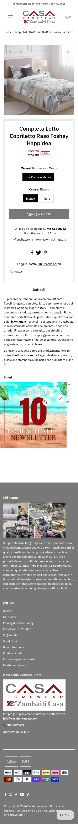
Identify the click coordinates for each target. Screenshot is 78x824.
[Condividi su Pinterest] (45, 253)
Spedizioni (10, 641)
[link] (33, 415)
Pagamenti (10, 635)
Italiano (11, 761)
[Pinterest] (16, 795)
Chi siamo (9, 617)
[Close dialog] (60, 398)
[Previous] (10, 51)
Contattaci (17, 271)
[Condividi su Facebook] (32, 253)
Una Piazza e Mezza (38, 177)
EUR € (26, 761)
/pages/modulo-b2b (16, 732)
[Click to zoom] (67, 51)
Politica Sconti (12, 653)
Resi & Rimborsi (13, 647)
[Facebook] (6, 795)
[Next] (20, 51)
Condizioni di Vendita (17, 629)
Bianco (30, 198)
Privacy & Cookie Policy (18, 623)
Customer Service (14, 665)
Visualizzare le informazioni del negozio (40, 239)
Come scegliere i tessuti (19, 659)
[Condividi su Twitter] (39, 253)
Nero (47, 198)
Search (7, 611)
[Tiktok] (28, 795)
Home (8, 32)
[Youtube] (22, 795)
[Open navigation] (10, 17)
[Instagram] (10, 795)
